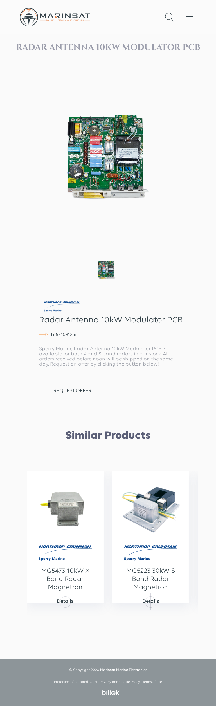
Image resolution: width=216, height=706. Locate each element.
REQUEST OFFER (72, 391)
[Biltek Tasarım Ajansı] (109, 692)
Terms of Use (152, 682)
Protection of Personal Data (75, 682)
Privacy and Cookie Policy (120, 682)
